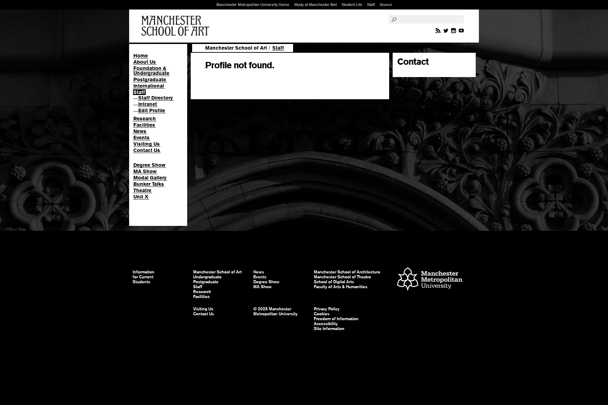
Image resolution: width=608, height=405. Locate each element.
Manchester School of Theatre (342, 276)
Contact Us (146, 150)
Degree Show (149, 165)
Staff (371, 4)
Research (144, 118)
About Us (144, 62)
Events (141, 137)
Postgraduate (149, 79)
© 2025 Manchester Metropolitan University (275, 311)
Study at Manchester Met (315, 4)
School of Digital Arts (334, 281)
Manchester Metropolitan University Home (252, 4)
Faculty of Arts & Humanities (340, 286)
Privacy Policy (327, 308)
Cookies (321, 313)
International (148, 86)
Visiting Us (146, 144)
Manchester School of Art (176, 26)
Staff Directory (155, 98)
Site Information (329, 328)
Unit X (140, 197)
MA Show (145, 171)
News (139, 131)
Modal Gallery (149, 178)
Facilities (144, 125)
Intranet (147, 104)
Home (140, 55)
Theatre (142, 190)
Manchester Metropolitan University (429, 279)
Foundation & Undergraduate (151, 70)
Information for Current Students (143, 277)
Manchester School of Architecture (347, 272)
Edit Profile (151, 110)
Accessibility (326, 323)
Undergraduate (207, 276)
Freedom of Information (336, 318)
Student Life (352, 4)
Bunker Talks (148, 184)
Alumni (386, 4)
